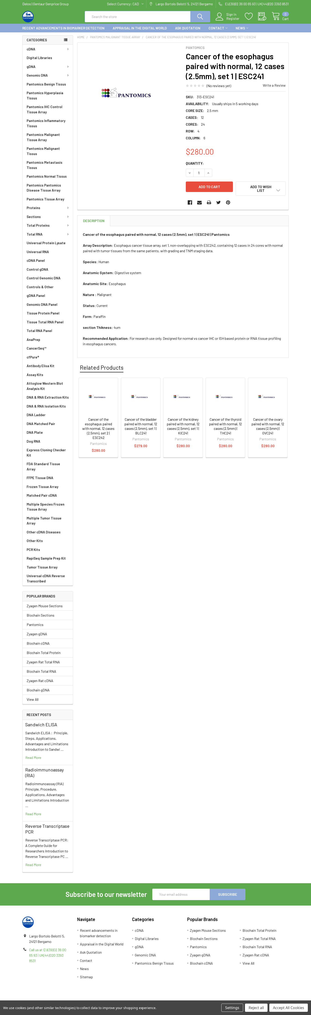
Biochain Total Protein (44, 652)
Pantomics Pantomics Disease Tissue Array (44, 187)
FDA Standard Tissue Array (43, 466)
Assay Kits (35, 375)
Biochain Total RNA (41, 671)
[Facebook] (190, 202)
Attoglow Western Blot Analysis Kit (45, 386)
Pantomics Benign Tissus (46, 84)
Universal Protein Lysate (46, 243)
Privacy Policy (255, 999)
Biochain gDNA (38, 690)
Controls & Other (40, 287)
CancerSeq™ (36, 348)
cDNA (31, 49)
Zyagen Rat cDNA (40, 680)
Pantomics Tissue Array (45, 199)
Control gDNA (37, 269)
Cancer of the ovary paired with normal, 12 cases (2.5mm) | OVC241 (267, 426)
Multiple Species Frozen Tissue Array (45, 506)
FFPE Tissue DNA (40, 478)
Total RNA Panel (39, 331)
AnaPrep (33, 339)
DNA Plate (35, 432)
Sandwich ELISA (41, 724)
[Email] (199, 202)
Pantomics (35, 624)
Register (232, 18)
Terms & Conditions (56, 999)
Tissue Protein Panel (43, 313)
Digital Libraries (39, 58)
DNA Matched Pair (41, 424)
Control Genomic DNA (44, 278)
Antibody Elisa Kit (40, 366)
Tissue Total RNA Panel (45, 322)
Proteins (33, 208)
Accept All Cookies (288, 1007)
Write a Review (274, 85)
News (240, 28)
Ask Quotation (187, 28)
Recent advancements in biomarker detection (63, 28)
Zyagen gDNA (37, 634)
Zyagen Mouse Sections (45, 606)
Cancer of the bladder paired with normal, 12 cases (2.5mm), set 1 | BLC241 (140, 426)
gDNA (31, 67)
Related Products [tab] (101, 367)
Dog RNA (33, 441)
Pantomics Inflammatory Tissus (46, 123)
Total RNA (35, 234)
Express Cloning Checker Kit (46, 452)
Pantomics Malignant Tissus (43, 151)
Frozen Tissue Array (42, 487)
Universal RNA (38, 252)
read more (33, 757)
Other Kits (35, 541)
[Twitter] (218, 202)
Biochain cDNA (38, 643)
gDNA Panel (36, 295)
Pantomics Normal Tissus (47, 176)
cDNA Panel (36, 260)
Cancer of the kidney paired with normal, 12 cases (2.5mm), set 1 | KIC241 (183, 426)
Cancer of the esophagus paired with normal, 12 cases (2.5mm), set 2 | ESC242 (98, 428)
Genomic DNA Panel (42, 304)
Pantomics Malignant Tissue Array (43, 137)
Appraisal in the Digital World (140, 28)
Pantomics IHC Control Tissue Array (44, 109)
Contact (216, 28)
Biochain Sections (40, 615)
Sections (34, 217)
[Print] (209, 202)
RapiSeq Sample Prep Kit (46, 558)
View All (32, 699)
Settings (232, 1007)
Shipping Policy (122, 999)
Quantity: (195, 163)
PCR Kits (33, 550)
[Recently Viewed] (265, 16)
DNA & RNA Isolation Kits (46, 406)
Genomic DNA (37, 75)
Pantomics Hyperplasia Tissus (45, 95)
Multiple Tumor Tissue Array (44, 520)
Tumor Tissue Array (42, 567)
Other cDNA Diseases (44, 532)
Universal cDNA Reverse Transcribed (46, 578)
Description (94, 221)
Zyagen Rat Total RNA (43, 662)
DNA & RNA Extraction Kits (48, 397)
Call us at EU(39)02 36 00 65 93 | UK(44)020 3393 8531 (47, 955)
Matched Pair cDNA (42, 495)
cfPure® (33, 357)
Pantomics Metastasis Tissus (44, 165)
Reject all (256, 1007)
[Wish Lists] (251, 16)
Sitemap (86, 977)
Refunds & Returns (189, 999)
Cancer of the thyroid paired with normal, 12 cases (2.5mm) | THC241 (225, 426)
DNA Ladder (36, 415)
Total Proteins (38, 225)
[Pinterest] (228, 202)
